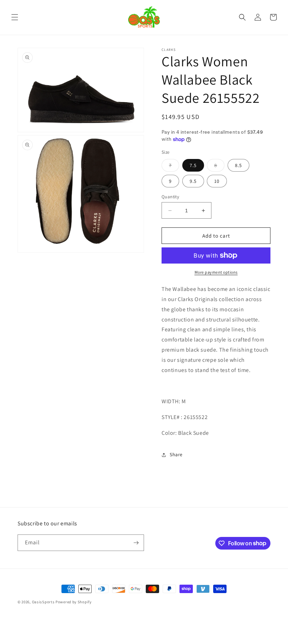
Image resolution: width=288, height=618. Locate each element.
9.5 (193, 181)
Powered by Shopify (73, 601)
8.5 (238, 165)
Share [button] (176, 454)
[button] (14, 17)
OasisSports (43, 601)
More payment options (216, 272)
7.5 (193, 165)
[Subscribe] (136, 542)
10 (217, 181)
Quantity (170, 197)
